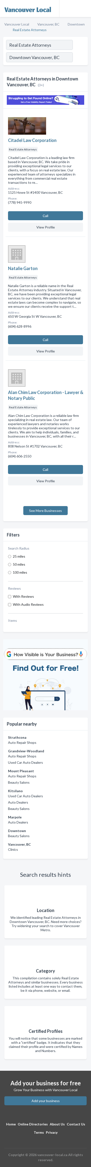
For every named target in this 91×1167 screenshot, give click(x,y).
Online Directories (33, 1124)
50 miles (19, 564)
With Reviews (23, 596)
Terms (39, 1132)
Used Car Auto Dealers (25, 762)
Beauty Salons (19, 782)
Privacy (52, 1132)
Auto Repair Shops (22, 742)
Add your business (46, 1101)
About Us (57, 1124)
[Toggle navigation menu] (84, 8)
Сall (45, 216)
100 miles (20, 572)
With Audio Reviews (28, 604)
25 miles (19, 556)
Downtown (76, 24)
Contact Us (76, 1124)
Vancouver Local (16, 24)
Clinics (13, 849)
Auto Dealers (18, 802)
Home (11, 1124)
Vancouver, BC (48, 24)
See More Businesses (45, 511)
